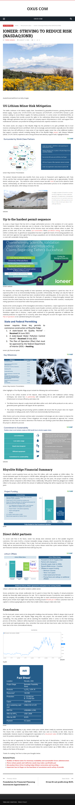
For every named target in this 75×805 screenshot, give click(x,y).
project (56, 132)
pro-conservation (37, 230)
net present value (50, 734)
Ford (51, 181)
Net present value (8, 25)
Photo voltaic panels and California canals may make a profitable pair (31, 763)
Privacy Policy (22, 802)
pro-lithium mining (54, 230)
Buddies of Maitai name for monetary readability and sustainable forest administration (38, 761)
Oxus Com (37, 9)
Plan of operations (9, 317)
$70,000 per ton (51, 600)
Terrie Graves (10, 40)
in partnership (30, 397)
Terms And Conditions (10, 802)
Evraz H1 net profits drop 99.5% (59, 782)
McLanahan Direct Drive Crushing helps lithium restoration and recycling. (33, 765)
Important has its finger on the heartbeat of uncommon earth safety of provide (35, 767)
